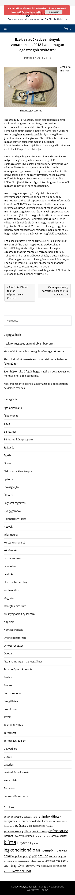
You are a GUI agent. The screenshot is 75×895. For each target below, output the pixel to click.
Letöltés (8, 574)
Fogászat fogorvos (14, 503)
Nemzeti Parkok (13, 629)
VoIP (34, 866)
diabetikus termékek (58, 821)
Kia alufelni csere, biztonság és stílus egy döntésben (34, 351)
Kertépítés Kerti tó (14, 542)
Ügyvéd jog (10, 748)
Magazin (9, 598)
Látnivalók (10, 566)
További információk (31, 12)
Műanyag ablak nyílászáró (19, 613)
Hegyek (8, 526)
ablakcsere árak (31, 817)
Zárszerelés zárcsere (16, 796)
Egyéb (7, 455)
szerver (53, 856)
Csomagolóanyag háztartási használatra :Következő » (55, 290)
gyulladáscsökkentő (12, 831)
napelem (17, 856)
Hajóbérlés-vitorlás (15, 518)
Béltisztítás (10, 431)
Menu (67, 28)
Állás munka (11, 415)
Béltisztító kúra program (18, 439)
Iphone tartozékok (41, 836)
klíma (10, 842)
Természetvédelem (15, 740)
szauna (43, 856)
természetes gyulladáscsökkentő (29, 861)
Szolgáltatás (11, 701)
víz (38, 865)
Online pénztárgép (15, 637)
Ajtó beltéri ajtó (13, 408)
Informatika (11, 534)
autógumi (9, 821)
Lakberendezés (13, 558)
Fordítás (49, 826)
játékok (55, 836)
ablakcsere (17, 816)
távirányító (12, 865)
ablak (7, 816)
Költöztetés (10, 550)
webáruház (23, 871)
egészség (21, 825)
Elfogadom (53, 11)
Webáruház (10, 780)
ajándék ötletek (50, 816)
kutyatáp (23, 843)
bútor (25, 821)
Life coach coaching (15, 582)
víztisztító (9, 871)
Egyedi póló (9, 826)
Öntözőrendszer (13, 645)
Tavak (7, 717)
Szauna (8, 685)
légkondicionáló (19, 850)
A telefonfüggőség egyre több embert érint (29, 343)
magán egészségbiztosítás (27, 134)
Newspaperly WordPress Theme (45, 888)
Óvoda (8, 653)
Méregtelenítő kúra (15, 606)
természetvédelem (55, 860)
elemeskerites (37, 825)
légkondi (35, 843)
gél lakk (26, 831)
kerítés (64, 836)
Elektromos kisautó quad (18, 471)
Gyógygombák (12, 511)
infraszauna (58, 830)
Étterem (8, 495)
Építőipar (9, 479)
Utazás (8, 756)
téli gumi (26, 865)
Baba (7, 423)
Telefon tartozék (13, 725)
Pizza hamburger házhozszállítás (23, 661)
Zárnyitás (9, 788)
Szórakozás (10, 709)
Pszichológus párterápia (18, 669)
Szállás (8, 677)
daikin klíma (41, 821)
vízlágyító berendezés (53, 865)
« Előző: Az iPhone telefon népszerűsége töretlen (17, 292)
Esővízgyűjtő (11, 487)
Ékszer (7, 463)
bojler (18, 821)
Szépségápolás (12, 693)
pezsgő (27, 856)
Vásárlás (9, 764)
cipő (31, 821)
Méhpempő (44, 850)
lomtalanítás (11, 590)
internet (8, 836)
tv (68, 861)
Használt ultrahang (40, 831)
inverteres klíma (23, 836)
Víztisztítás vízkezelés (16, 772)
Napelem (9, 622)
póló (34, 856)
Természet (10, 732)
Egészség (9, 447)
